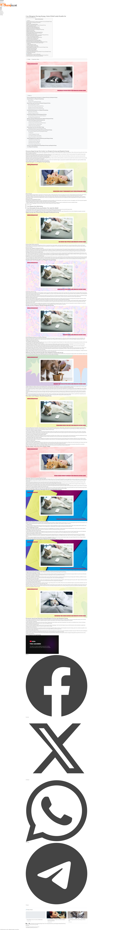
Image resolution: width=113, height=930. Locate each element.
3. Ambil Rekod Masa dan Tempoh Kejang (32, 38)
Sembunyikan (41, 19)
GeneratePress (17, 929)
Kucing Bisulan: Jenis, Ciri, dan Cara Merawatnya (33, 54)
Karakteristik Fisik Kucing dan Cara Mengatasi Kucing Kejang (35, 29)
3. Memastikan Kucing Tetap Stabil (31, 49)
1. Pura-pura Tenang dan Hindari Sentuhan (32, 36)
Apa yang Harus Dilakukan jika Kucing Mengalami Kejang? (34, 42)
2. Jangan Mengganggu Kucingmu (31, 44)
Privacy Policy (2, 2)
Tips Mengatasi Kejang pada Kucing (34, 117)
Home (1, 10)
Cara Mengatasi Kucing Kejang (30, 52)
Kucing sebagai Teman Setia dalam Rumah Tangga (33, 40)
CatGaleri (1, 13)
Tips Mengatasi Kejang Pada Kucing (59, 923)
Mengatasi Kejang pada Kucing (30, 31)
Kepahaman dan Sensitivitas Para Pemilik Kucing (33, 28)
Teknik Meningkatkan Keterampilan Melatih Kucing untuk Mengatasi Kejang (37, 47)
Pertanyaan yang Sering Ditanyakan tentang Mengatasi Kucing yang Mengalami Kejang (38, 51)
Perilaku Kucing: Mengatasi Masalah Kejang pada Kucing (34, 32)
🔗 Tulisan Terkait (29, 53)
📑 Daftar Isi (28, 20)
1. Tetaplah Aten (28, 43)
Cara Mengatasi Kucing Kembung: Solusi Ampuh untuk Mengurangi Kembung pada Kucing (32, 927)
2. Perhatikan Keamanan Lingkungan (34, 141)
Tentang (1, 1)
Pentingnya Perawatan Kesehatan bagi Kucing (32, 27)
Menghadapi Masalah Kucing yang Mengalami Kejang (37, 128)
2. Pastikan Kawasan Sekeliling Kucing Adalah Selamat (34, 37)
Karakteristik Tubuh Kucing (30, 30)
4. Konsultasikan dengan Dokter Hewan (32, 50)
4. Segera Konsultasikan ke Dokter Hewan (32, 46)
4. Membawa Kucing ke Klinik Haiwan (31, 39)
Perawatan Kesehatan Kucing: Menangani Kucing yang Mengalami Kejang (36, 41)
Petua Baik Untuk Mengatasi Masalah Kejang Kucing (33, 35)
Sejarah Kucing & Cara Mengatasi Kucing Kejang (33, 22)
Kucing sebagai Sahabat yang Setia (33, 104)
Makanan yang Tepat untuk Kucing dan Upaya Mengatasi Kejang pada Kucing (37, 34)
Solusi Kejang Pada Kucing (49, 923)
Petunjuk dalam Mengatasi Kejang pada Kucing (33, 26)
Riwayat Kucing (28, 23)
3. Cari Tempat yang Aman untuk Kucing (32, 45)
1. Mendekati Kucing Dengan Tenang (34, 139)
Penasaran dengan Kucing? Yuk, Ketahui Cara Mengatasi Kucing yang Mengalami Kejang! (39, 21)
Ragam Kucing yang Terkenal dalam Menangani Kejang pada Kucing (36, 25)
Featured (1, 11)
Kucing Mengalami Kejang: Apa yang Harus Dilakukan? (37, 115)
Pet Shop (1, 14)
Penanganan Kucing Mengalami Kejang (31, 24)
